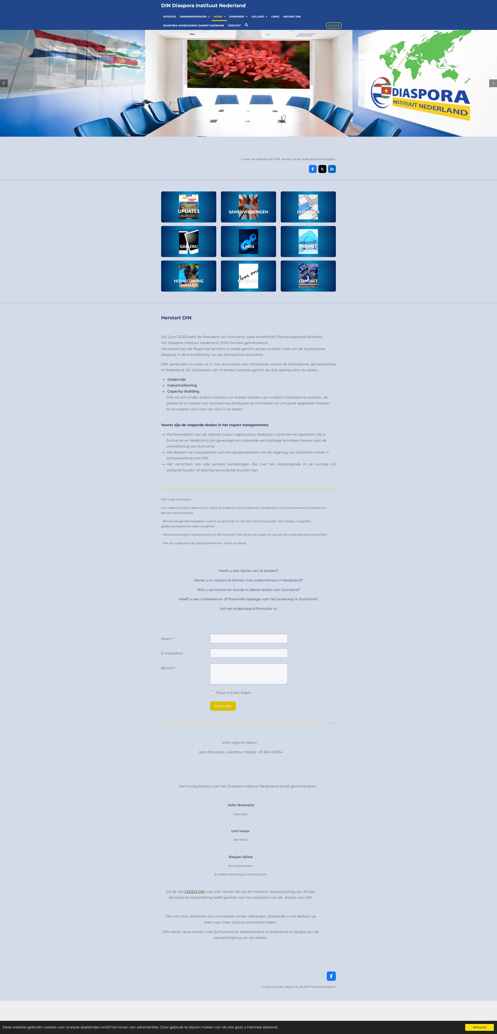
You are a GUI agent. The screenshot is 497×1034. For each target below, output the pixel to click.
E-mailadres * (173, 653)
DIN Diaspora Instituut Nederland (203, 5)
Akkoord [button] (479, 1027)
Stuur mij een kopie (233, 693)
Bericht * (168, 668)
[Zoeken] (246, 25)
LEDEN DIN (194, 892)
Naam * (167, 639)
